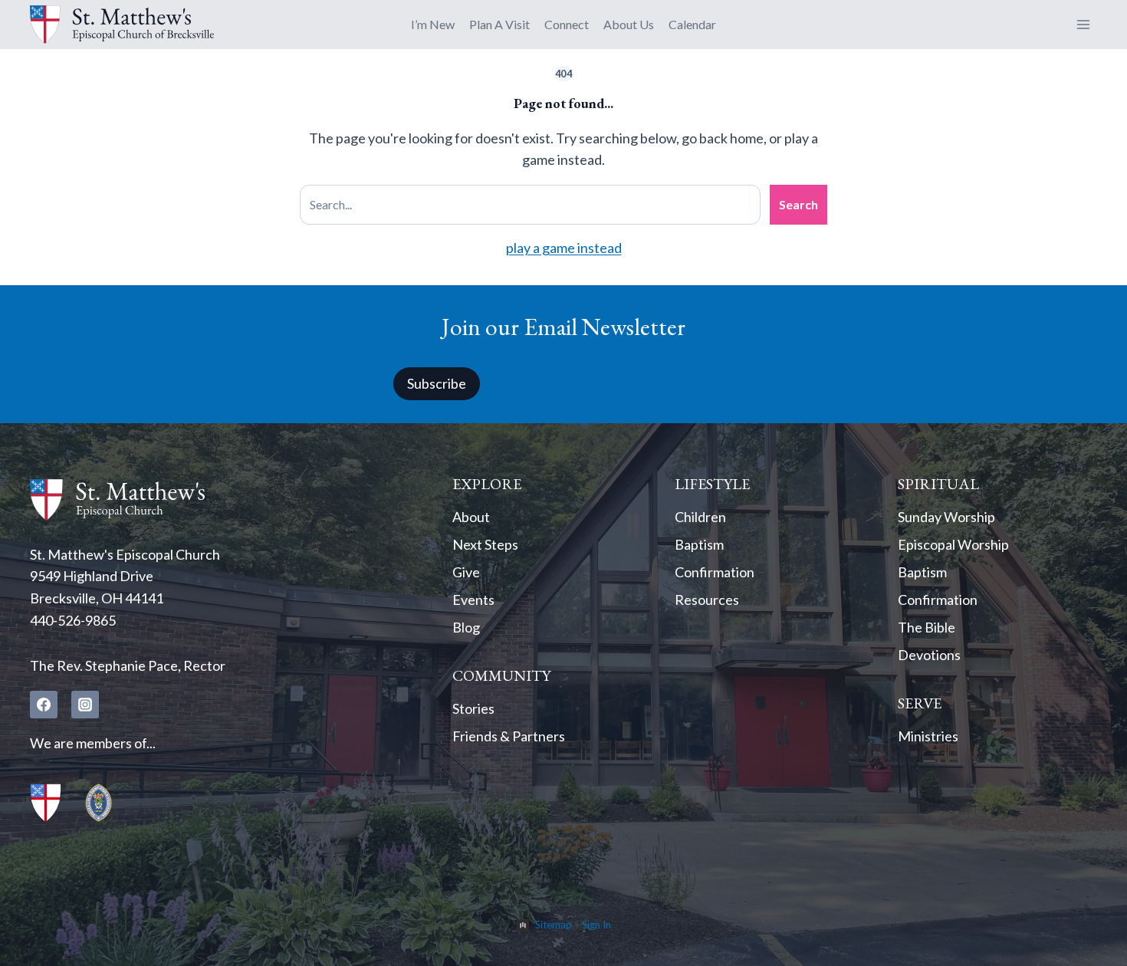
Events (473, 599)
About (471, 516)
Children (700, 516)
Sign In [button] (596, 924)
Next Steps (485, 544)
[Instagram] (85, 704)
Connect (566, 24)
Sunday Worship (946, 516)
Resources (707, 599)
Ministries (928, 736)
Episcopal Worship (953, 544)
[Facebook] (44, 704)
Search (798, 204)
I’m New (433, 24)
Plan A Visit (499, 24)
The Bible (926, 627)
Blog (466, 627)
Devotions (929, 654)
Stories (473, 708)
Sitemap (553, 924)
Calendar (692, 24)
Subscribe (436, 383)
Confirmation (714, 572)
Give (466, 572)
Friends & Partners (508, 736)
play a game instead (564, 247)
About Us (628, 24)
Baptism (699, 544)
